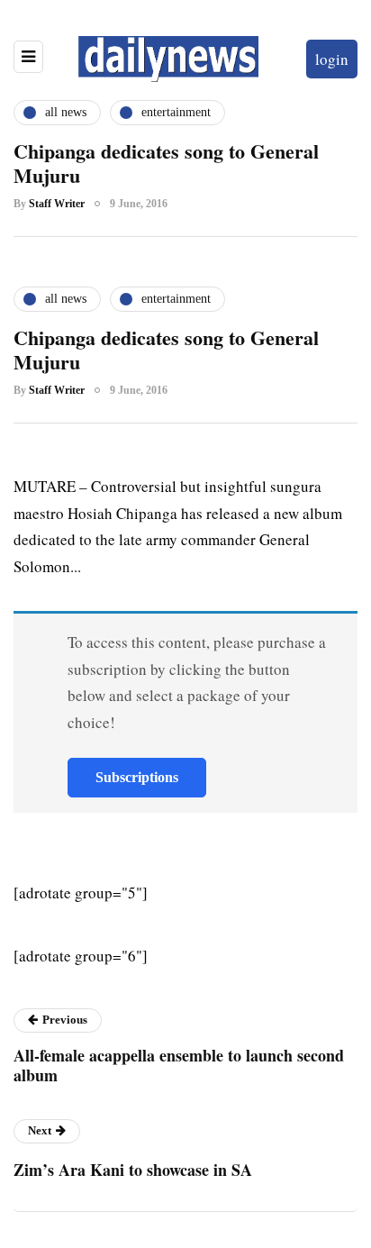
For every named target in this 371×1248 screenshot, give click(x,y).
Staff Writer (57, 203)
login (331, 59)
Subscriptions (136, 777)
